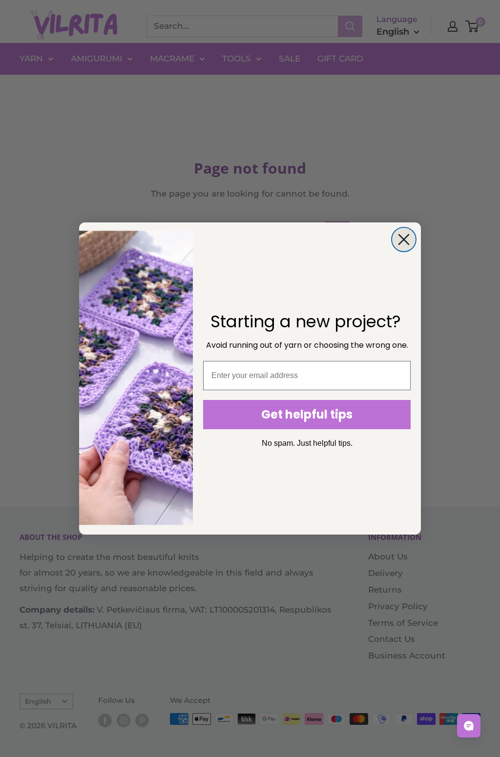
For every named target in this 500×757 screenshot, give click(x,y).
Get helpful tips (307, 414)
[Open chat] (468, 725)
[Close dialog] (404, 239)
